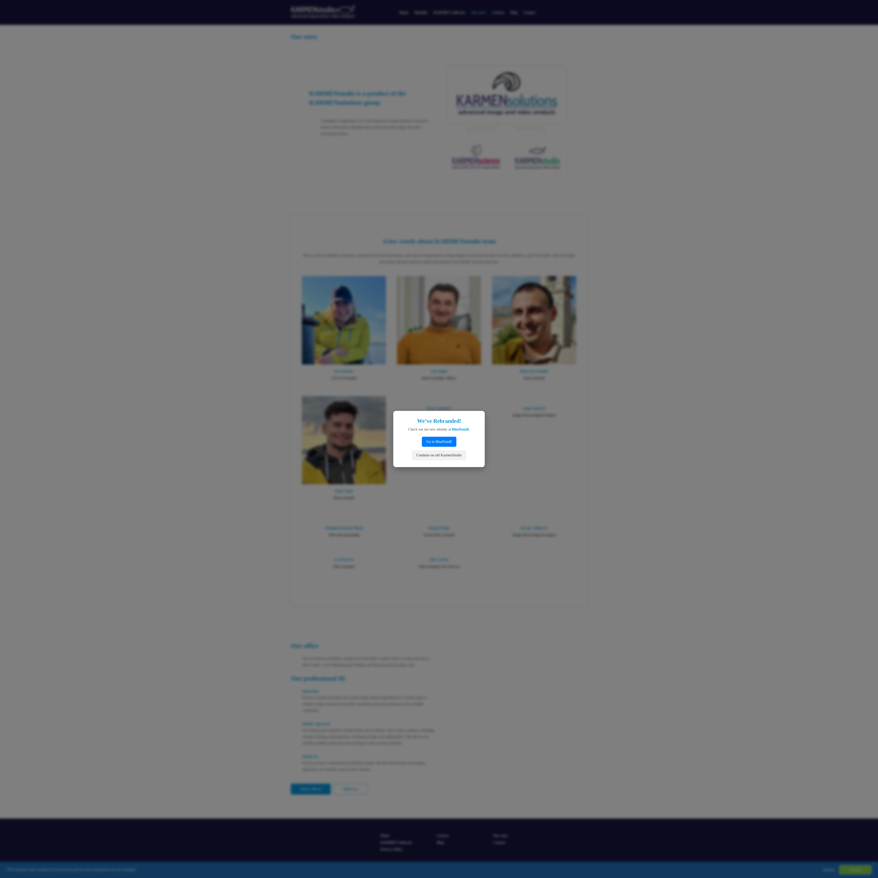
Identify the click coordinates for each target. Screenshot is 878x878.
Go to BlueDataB (439, 442)
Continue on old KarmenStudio (439, 455)
